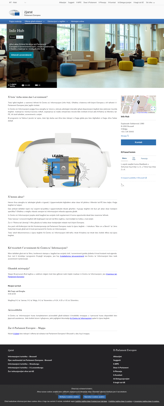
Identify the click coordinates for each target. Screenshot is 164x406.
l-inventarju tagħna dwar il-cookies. (147, 401)
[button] (150, 2)
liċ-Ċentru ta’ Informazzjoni (81, 318)
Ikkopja (124, 136)
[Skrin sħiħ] (153, 108)
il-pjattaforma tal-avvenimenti (72, 256)
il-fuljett (16, 334)
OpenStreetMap (142, 112)
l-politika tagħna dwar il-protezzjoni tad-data (91, 401)
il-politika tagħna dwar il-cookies (120, 401)
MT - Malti (13, 2)
